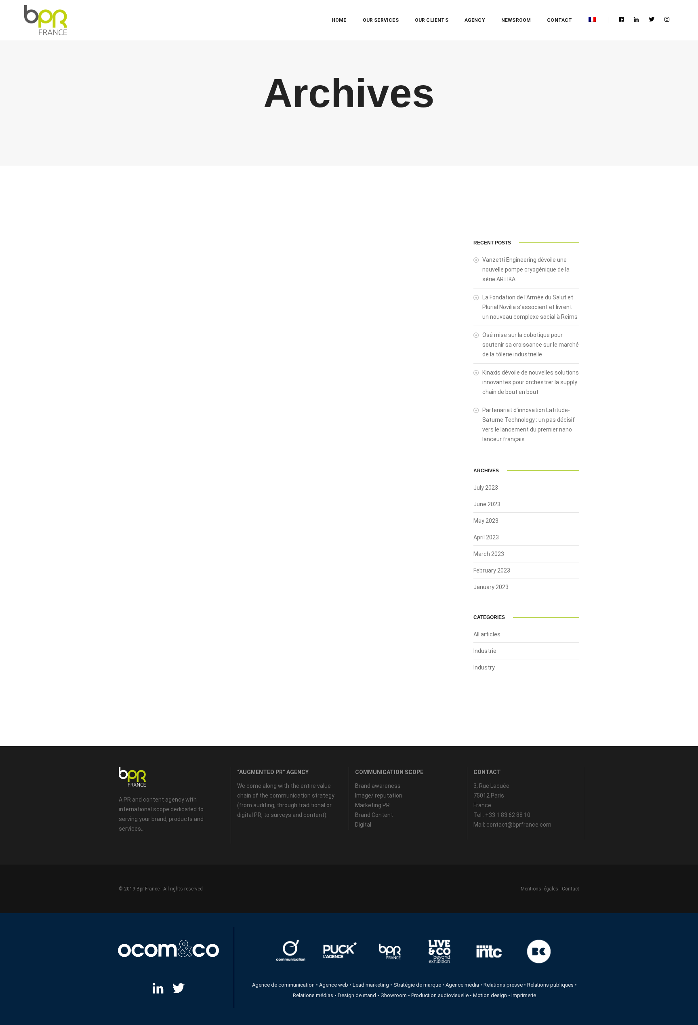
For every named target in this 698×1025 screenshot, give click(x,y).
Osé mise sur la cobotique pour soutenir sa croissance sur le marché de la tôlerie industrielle (530, 345)
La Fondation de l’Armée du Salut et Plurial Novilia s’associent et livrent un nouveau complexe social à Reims (530, 307)
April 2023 (486, 537)
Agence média (462, 985)
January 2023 (491, 587)
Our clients (431, 20)
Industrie (484, 651)
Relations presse (503, 985)
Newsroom (516, 20)
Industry (484, 667)
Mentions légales (539, 889)
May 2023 (485, 521)
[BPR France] (45, 20)
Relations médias (313, 995)
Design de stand (357, 995)
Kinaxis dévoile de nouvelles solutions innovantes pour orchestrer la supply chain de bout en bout (530, 382)
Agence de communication (283, 985)
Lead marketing (371, 985)
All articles (486, 634)
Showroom (394, 995)
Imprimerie (523, 995)
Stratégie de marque (417, 985)
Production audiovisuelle (440, 995)
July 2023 (485, 487)
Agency (475, 20)
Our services (381, 20)
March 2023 (488, 554)
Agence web (333, 985)
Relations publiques (550, 985)
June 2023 (486, 504)
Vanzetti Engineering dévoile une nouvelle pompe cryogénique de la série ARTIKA (526, 269)
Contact (559, 20)
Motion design (490, 995)
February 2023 (491, 570)
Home (339, 20)
